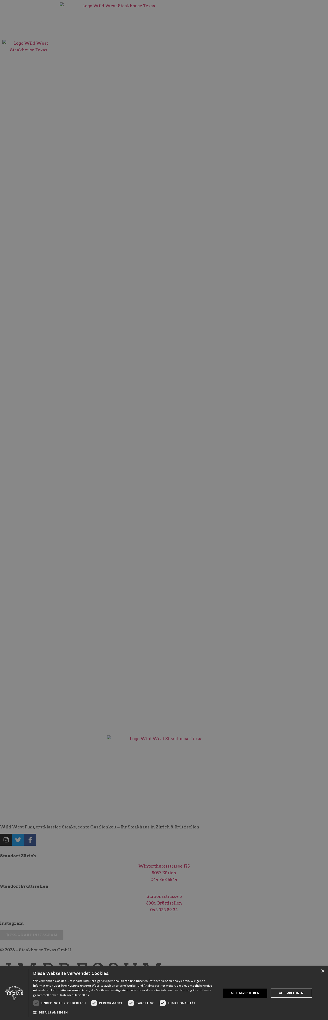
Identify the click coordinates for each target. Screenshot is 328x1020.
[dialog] (164, 993)
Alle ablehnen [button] (291, 993)
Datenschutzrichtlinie (75, 995)
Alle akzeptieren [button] (245, 993)
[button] (124, 1012)
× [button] (322, 971)
